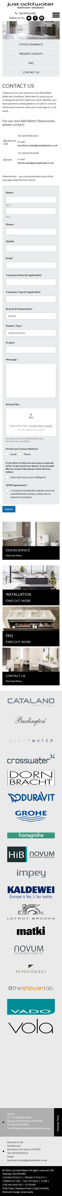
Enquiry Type (14, 325)
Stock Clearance (31, 44)
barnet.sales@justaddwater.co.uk (35, 162)
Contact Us (31, 72)
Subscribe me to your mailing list (28, 477)
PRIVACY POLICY (35, 1177)
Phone (10, 224)
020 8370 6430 (27, 13)
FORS (44, 1180)
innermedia (27, 1191)
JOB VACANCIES (12, 1184)
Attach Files (13, 404)
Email (10, 258)
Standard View (23, 1188)
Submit (9, 509)
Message (12, 359)
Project (10, 342)
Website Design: (11, 1191)
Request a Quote (31, 53)
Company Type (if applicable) (23, 291)
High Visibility (41, 1188)
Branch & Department (20, 308)
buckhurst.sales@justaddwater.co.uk (37, 145)
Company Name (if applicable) (23, 274)
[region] (31, 30)
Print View (8, 1188)
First (8, 205)
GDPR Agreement (17, 485)
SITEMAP (30, 1184)
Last (8, 216)
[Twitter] (29, 18)
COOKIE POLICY (12, 1177)
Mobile (10, 241)
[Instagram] (42, 18)
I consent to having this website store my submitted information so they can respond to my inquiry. (32, 494)
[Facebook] (35, 18)
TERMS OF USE (11, 1180)
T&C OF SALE (30, 1180)
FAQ (31, 62)
